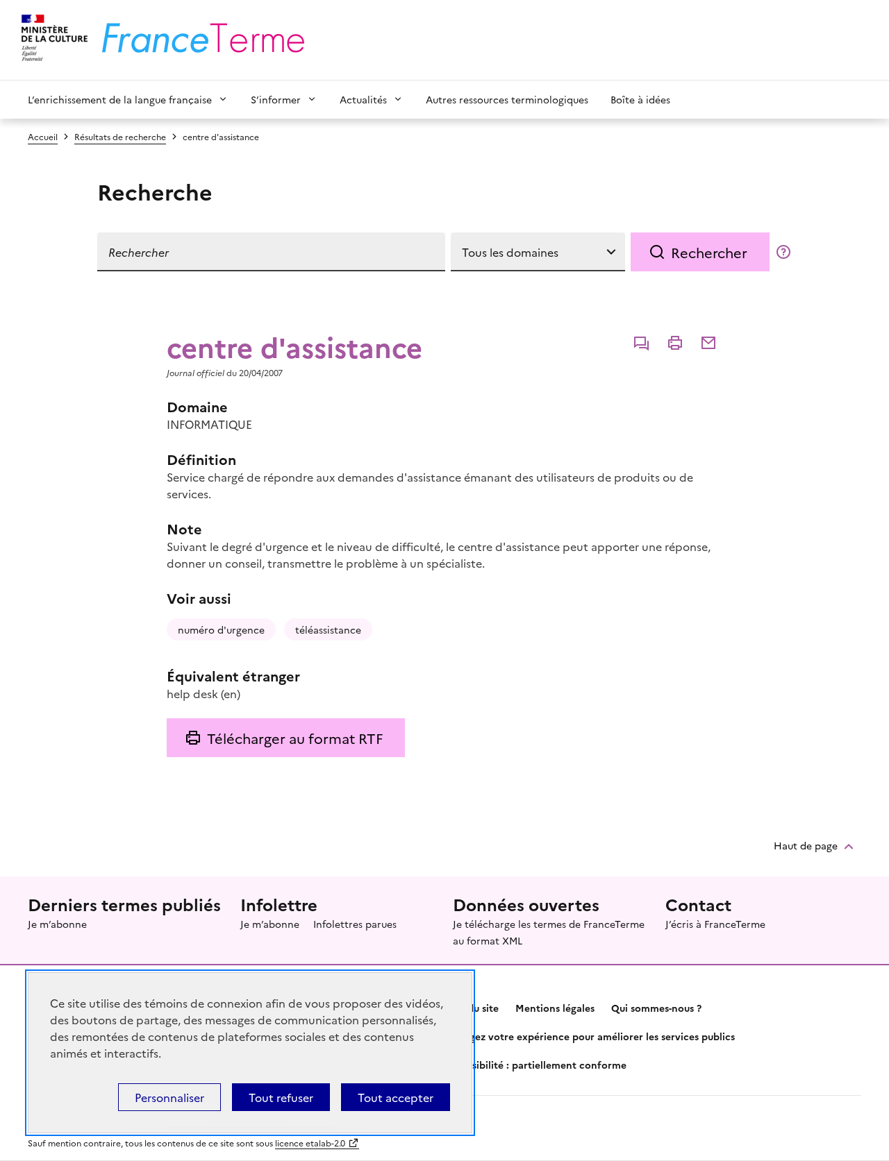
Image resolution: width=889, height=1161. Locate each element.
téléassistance (328, 629)
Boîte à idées (640, 99)
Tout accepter (395, 1097)
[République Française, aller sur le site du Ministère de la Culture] (52, 40)
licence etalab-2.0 (310, 1143)
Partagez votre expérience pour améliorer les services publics (589, 1036)
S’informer (276, 99)
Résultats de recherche (120, 136)
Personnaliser (169, 1097)
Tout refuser (281, 1097)
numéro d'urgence (221, 629)
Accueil (43, 136)
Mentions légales (555, 1008)
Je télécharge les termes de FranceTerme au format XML (549, 932)
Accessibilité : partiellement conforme (535, 1064)
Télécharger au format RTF (295, 737)
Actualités (363, 99)
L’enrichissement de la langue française (120, 99)
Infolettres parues (355, 924)
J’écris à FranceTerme (715, 924)
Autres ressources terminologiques (507, 99)
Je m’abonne (57, 924)
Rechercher (709, 252)
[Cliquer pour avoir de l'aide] (783, 252)
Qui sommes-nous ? (656, 1008)
